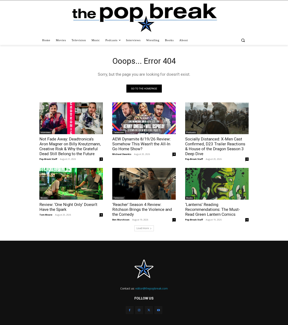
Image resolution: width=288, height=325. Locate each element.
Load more (143, 228)
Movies (44, 198)
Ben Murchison (121, 219)
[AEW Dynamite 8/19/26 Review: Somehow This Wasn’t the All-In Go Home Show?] (144, 118)
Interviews (46, 132)
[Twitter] (149, 310)
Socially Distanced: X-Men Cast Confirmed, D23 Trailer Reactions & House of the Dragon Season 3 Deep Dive (215, 146)
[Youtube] (158, 310)
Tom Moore (45, 214)
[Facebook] (129, 310)
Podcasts (191, 132)
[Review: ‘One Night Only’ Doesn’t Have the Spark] (71, 184)
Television (118, 132)
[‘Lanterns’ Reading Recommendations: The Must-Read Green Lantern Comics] (217, 184)
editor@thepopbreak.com (151, 288)
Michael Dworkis (121, 154)
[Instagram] (139, 310)
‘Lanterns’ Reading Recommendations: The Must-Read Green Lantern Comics (212, 209)
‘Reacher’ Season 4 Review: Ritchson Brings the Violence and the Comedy (142, 209)
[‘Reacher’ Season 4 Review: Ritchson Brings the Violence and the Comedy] (144, 184)
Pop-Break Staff (48, 158)
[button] (243, 40)
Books (189, 198)
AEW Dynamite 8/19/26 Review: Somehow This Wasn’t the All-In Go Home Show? (141, 144)
